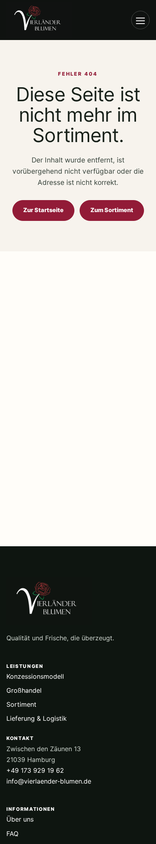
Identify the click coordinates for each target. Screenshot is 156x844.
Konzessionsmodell (35, 676)
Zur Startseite (43, 210)
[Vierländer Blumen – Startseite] (50, 20)
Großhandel (24, 690)
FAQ (12, 834)
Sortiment (21, 704)
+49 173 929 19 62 (35, 770)
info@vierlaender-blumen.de (48, 781)
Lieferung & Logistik (36, 718)
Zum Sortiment (111, 210)
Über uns (20, 819)
